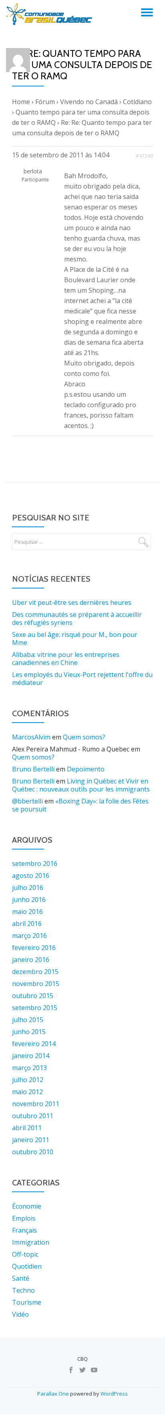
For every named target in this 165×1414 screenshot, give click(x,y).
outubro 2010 (32, 1151)
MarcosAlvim (31, 737)
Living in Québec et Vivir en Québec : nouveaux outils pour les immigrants (81, 785)
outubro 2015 (32, 995)
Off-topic (25, 1254)
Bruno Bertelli (33, 769)
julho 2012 (27, 1079)
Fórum (45, 101)
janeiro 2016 (30, 959)
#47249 (144, 156)
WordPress (114, 1393)
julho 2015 (27, 1019)
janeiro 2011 (30, 1139)
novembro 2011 (35, 1103)
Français (24, 1230)
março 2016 (29, 935)
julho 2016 (27, 887)
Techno (23, 1290)
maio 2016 (27, 911)
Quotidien (27, 1266)
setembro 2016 (34, 863)
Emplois (24, 1218)
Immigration (30, 1242)
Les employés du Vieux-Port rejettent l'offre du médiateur (82, 678)
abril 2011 (27, 1127)
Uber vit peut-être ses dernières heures (71, 602)
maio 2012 (27, 1091)
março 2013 (29, 1067)
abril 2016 (27, 923)
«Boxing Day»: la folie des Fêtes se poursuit (80, 805)
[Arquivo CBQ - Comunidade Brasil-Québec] (50, 14)
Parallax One (53, 1393)
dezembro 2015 (35, 971)
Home (21, 101)
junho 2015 (29, 1031)
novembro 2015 (35, 983)
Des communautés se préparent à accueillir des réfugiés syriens (77, 618)
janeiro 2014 (30, 1055)
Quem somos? (84, 737)
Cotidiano (137, 101)
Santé (20, 1278)
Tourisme (26, 1302)
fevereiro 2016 (34, 947)
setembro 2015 (34, 1007)
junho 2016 (29, 899)
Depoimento (86, 769)
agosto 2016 (30, 875)
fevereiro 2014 (34, 1043)
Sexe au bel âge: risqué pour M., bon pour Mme (74, 638)
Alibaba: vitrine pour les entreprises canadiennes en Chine (65, 658)
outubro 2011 (32, 1115)
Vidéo (20, 1314)
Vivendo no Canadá (89, 101)
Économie (26, 1206)
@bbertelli (27, 801)
